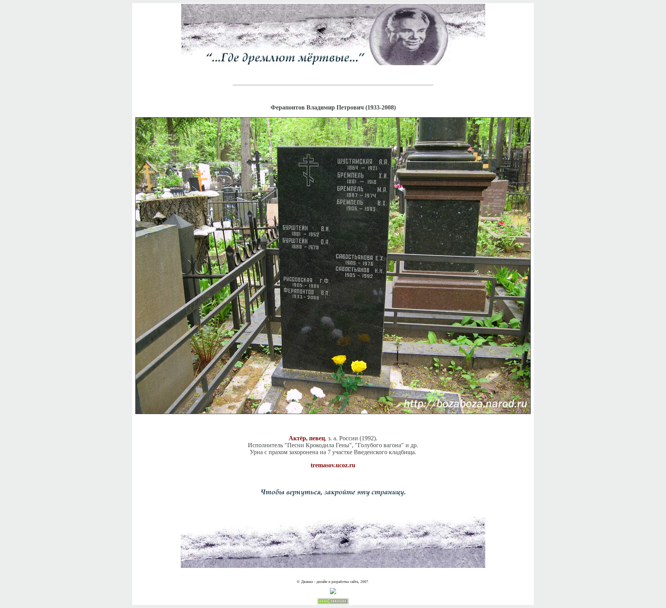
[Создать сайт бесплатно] (333, 603)
